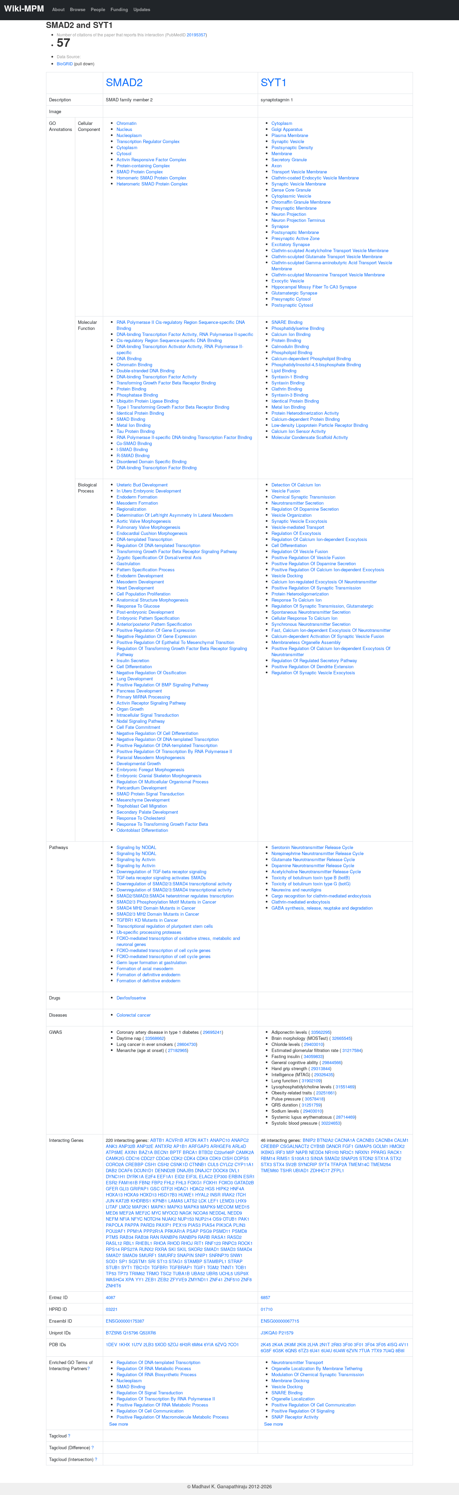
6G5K (278, 1350)
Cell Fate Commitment (138, 727)
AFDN (190, 1140)
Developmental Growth (139, 763)
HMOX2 (397, 1146)
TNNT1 (227, 1267)
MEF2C (142, 1213)
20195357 (196, 34)
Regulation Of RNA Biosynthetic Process (157, 1374)
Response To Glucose (138, 606)
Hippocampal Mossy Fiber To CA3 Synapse (314, 286)
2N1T (325, 1344)
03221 (112, 1309)
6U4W (339, 1350)
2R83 (336, 1344)
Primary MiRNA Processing (143, 696)
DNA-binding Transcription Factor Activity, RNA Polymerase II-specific (185, 334)
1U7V (136, 1344)
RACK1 (394, 1152)
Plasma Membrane (290, 135)
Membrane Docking (290, 1380)
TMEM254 (381, 1164)
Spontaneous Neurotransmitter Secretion (311, 612)
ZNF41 (216, 1279)
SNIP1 (201, 1255)
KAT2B (122, 1200)
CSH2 (163, 1164)
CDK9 (215, 1158)
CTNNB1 (197, 1164)
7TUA (364, 1350)
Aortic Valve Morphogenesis (144, 521)
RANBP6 (169, 1237)
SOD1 (112, 1261)
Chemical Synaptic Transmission (303, 497)
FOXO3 (226, 1182)
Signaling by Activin (136, 859)
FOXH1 (210, 1182)
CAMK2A (245, 1152)
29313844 (320, 1068)
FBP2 (157, 1182)
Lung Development (135, 678)
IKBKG (267, 1152)
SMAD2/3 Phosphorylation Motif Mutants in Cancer (166, 901)
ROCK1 (245, 1243)
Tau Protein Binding (136, 431)
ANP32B (127, 1146)
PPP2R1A (153, 1231)
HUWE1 (186, 1194)
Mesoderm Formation (137, 503)
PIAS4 (208, 1225)
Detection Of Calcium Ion (296, 484)
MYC (156, 1213)
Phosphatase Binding (137, 395)
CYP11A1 (244, 1164)
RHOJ (187, 1243)
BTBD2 (206, 1152)
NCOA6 (200, 1213)
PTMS (112, 1237)
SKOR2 (195, 1249)
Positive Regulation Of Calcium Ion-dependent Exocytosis (328, 569)
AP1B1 (180, 1146)
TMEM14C (358, 1164)
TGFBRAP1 (180, 1267)
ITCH (241, 1194)
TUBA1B (181, 1273)
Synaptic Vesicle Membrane (299, 183)
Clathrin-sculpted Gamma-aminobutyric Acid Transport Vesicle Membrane (332, 265)
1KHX (124, 1344)
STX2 (395, 1158)
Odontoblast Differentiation (142, 830)
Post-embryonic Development (145, 612)
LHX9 (241, 1200)
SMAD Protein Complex (140, 171)
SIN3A (316, 1158)
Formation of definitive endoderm (148, 974)
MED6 (112, 1213)
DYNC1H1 (115, 1176)
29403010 (313, 1044)
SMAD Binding (131, 419)
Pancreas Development (139, 690)
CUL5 (213, 1164)
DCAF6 (125, 1170)
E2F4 (150, 1176)
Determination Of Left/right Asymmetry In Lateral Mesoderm (175, 515)
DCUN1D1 (144, 1170)
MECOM (225, 1206)
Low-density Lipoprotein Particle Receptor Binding (320, 425)
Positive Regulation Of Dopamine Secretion (314, 563)
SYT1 (274, 81)
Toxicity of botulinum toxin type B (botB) (311, 877)
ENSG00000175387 (125, 1321)
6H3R (185, 1344)
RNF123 (213, 1243)
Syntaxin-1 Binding (290, 376)
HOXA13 (114, 1194)
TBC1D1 (141, 1267)
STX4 (278, 1164)
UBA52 (198, 1273)
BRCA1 (190, 1152)
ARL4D (239, 1146)
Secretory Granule (289, 159)
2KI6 (301, 1344)
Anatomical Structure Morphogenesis (153, 600)
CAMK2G (115, 1158)
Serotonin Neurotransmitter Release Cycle (312, 847)
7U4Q (388, 1350)
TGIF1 (200, 1267)
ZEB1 (150, 1279)
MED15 (242, 1206)
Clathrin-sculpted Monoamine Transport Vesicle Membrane (328, 274)
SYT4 (324, 1164)
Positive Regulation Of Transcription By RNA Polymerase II (174, 751)
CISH (227, 1158)
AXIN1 (131, 1152)
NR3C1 (347, 1152)
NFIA (125, 1219)
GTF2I (167, 1188)
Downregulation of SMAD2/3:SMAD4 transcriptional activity (174, 883)
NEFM (112, 1219)
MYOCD (170, 1213)
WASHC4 (115, 1279)
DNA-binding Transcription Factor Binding (157, 467)
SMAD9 (129, 1255)
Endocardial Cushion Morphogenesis (152, 533)
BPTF (175, 1152)
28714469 (345, 1117)
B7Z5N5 (114, 1332)
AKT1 (203, 1140)
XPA (129, 1279)
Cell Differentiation (134, 666)
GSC (155, 1188)
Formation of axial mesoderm (145, 968)
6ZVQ (220, 1344)
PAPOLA (114, 1225)
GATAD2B (244, 1182)
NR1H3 (332, 1152)
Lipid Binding (284, 370)
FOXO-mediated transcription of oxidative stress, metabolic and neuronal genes (178, 941)
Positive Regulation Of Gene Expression (156, 630)
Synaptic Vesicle (288, 141)
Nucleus (124, 129)
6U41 (315, 1350)
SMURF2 (167, 1255)
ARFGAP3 (199, 1146)
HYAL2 (202, 1194)
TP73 (123, 1273)
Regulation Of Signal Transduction (150, 1392)
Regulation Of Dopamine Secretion (305, 509)
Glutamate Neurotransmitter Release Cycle (313, 859)
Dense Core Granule (291, 189)
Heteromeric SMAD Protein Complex (152, 183)
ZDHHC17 (320, 1170)
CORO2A (115, 1164)
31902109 (311, 1080)
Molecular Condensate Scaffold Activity (310, 437)
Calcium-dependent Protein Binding (306, 419)
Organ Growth (130, 709)
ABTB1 (157, 1140)
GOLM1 (380, 1146)
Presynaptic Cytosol (291, 299)
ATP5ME (114, 1152)
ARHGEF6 (220, 1146)
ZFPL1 (337, 1170)
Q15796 (130, 1332)
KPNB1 (160, 1200)
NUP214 (203, 1219)
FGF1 (347, 1146)
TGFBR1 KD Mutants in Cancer (147, 920)
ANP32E (145, 1146)
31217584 (351, 1050)
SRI (152, 1261)
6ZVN (352, 1350)
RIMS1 (283, 1158)
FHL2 (169, 1182)
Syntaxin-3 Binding (290, 395)
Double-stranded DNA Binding (145, 370)
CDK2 (176, 1158)
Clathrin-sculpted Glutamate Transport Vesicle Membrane (327, 256)
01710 (267, 1309)
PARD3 (147, 1225)
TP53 (111, 1273)
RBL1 (128, 1243)
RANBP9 (188, 1237)
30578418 (314, 1098)
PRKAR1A (175, 1231)
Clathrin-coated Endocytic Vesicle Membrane (315, 177)
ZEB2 (163, 1279)
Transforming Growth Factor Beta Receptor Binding (166, 382)
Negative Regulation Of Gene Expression (157, 636)
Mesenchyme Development (143, 799)
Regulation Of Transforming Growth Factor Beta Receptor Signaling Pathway (182, 651)
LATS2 (190, 1200)
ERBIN (235, 1176)
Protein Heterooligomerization (300, 593)
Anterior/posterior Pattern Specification (154, 624)
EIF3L (192, 1176)
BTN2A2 (325, 1140)
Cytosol (124, 153)
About (58, 9)
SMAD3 (228, 1249)
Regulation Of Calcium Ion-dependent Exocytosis (319, 539)
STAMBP (193, 1261)
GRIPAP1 (139, 1188)
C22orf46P (224, 1152)
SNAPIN (185, 1255)
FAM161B (128, 1182)
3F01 (359, 1344)
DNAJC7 (203, 1170)
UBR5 (212, 1273)
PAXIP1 (163, 1225)
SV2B (291, 1164)
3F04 (370, 1344)
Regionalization (131, 509)
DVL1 (234, 1170)
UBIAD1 (301, 1170)
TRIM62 (137, 1273)
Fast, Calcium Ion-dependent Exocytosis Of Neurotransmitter (331, 630)
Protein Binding (131, 388)
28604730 (186, 1044)
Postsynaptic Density (292, 147)
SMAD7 (113, 1255)
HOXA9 (131, 1194)
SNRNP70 (219, 1255)
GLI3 (124, 1188)
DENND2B (165, 1170)
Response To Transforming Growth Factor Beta (162, 824)
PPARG (378, 1152)
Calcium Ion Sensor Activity (299, 431)
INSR (215, 1194)
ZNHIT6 (113, 1285)
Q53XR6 (147, 1332)
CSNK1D (179, 1164)
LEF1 (213, 1200)
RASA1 (218, 1237)
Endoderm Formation (137, 497)
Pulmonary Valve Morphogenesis (148, 527)
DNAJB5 (185, 1170)
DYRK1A (135, 1176)
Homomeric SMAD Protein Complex (151, 177)
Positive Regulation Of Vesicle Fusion (308, 557)
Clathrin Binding (287, 388)
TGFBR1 (159, 1267)
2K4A (277, 1344)
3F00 (347, 1344)
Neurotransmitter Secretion (298, 503)
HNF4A (237, 1188)
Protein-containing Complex (143, 165)
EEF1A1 (165, 1176)
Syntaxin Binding (288, 382)
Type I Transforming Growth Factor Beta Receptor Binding (173, 407)
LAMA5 (175, 1200)
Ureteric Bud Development (142, 484)
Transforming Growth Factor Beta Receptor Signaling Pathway (177, 551)
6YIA (209, 1344)
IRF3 (280, 1152)
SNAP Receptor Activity (295, 1417)
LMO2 (125, 1206)
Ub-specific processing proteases (149, 932)
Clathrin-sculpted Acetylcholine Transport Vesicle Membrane (330, 250)
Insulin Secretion (133, 660)
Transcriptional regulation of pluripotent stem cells (165, 926)
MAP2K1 (141, 1206)
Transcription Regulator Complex (148, 141)
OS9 (217, 1219)
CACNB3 (365, 1140)
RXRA (161, 1249)
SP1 (123, 1261)
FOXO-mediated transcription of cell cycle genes (164, 950)
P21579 (286, 1332)
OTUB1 (230, 1219)
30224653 (330, 1123)
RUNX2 (146, 1249)
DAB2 (111, 1170)
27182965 (177, 1050)
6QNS (291, 1350)
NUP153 (186, 1219)
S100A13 (300, 1158)
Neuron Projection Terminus (298, 220)
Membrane (282, 153)
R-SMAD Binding (133, 455)
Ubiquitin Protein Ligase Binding (147, 401)
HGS (210, 1188)
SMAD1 (211, 1249)
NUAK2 (169, 1219)
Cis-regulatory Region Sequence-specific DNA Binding (169, 340)
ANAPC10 (220, 1140)
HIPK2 (222, 1188)
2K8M (290, 1344)
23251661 (325, 1092)
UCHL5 (226, 1273)
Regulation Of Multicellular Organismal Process (163, 781)
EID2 (179, 1176)
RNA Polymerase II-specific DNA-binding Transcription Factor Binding (184, 437)
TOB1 (240, 1267)
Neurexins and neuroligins (297, 889)
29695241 (212, 1032)
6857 (265, 1297)
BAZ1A (146, 1152)
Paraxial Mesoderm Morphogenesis (151, 757)
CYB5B (317, 1146)
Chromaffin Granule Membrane (301, 202)
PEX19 (179, 1225)
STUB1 (113, 1267)
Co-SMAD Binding (134, 443)
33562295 (320, 1032)
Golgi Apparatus (287, 129)
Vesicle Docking (287, 575)
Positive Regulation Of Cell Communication (314, 1404)
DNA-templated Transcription (144, 539)
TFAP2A (339, 1164)
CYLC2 (226, 1164)
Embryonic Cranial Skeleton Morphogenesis (159, 775)
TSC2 (165, 1273)
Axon (277, 165)
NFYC (136, 1219)
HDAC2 (197, 1188)
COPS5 (241, 1158)
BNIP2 (309, 1140)
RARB (204, 1237)
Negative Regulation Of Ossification (151, 672)
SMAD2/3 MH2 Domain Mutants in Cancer (158, 914)
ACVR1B (174, 1140)
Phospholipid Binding (292, 352)
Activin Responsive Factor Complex (151, 159)
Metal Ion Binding (134, 425)
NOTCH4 (152, 1219)
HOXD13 (148, 1194)
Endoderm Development (140, 575)
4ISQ (392, 1344)
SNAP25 (349, 1158)
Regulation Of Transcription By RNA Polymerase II (166, 1398)
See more (118, 1424)
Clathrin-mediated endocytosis (301, 901)
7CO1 (233, 1344)
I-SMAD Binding (132, 449)
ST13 (162, 1261)
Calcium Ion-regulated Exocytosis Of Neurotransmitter (324, 581)
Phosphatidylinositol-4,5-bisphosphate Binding (316, 364)
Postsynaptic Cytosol (292, 305)
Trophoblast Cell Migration (142, 806)
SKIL (182, 1249)
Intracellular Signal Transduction (148, 715)
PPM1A (134, 1231)
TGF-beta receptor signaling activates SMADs (161, 877)
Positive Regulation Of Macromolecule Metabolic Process (173, 1417)
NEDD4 (316, 1152)
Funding (119, 9)
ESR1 (249, 1176)
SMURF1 (148, 1255)
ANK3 (111, 1146)
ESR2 (111, 1182)
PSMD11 (222, 1231)
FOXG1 (194, 1182)
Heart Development (135, 587)
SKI (172, 1249)
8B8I (400, 1350)
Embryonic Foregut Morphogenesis (150, 769)
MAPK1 (158, 1206)
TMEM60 (270, 1170)
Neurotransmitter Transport (297, 1362)
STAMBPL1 (215, 1261)
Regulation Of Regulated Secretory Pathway (314, 660)
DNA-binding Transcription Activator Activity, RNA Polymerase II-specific (180, 349)
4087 (110, 1297)
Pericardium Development (142, 787)
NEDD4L (217, 1213)
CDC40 (163, 1158)
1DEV (111, 1344)
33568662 (154, 1038)
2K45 (266, 1344)
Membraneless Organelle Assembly (306, 642)
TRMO (152, 1273)
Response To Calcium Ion (297, 600)
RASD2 (234, 1237)
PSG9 (206, 1231)
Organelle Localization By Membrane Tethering (317, 1368)
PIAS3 (194, 1225)
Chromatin (126, 123)
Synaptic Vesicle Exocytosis (299, 521)
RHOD (173, 1243)
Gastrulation (128, 563)
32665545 (341, 1038)
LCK (203, 1200)
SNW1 (236, 1255)
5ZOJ (173, 1344)
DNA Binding (129, 358)
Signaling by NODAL (136, 847)
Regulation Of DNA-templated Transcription (158, 545)
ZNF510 (232, 1279)
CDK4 (189, 1158)
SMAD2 (124, 81)
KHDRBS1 (141, 1200)
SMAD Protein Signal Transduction (150, 793)
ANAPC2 (240, 1140)
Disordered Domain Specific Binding (151, 461)
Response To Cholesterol (141, 818)
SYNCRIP (307, 1164)
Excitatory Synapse (291, 244)
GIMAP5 (363, 1146)
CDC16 (132, 1158)
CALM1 (401, 1140)
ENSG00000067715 (280, 1321)
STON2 (366, 1158)
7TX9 (376, 1350)
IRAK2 (228, 1194)
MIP (290, 1152)
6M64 (197, 1344)
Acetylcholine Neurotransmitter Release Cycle (316, 871)
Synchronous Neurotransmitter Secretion (311, 624)
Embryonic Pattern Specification (148, 618)
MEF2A (126, 1213)
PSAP (192, 1231)
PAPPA (132, 1225)
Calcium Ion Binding (291, 334)
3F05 (381, 1344)
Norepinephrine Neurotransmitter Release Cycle (318, 853)
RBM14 (268, 1158)
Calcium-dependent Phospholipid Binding (311, 358)
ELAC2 (206, 1176)
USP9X (241, 1273)
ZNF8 (246, 1279)
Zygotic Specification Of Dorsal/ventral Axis (159, 557)
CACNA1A (345, 1140)
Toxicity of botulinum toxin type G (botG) (311, 883)
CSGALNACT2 (294, 1146)
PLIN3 (239, 1225)
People (98, 9)
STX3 (266, 1164)
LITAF (112, 1206)
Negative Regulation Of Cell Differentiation (157, 733)
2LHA (312, 1344)
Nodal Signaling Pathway (141, 721)
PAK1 (243, 1219)
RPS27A (129, 1249)
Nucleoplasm (129, 135)
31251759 (311, 1104)
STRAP (235, 1261)
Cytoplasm (127, 147)
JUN (110, 1200)
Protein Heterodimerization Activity (305, 413)
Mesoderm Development (140, 581)
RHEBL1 (143, 1243)
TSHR (286, 1170)
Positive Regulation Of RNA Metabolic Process (162, 1404)
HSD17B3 (167, 1194)
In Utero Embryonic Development (149, 490)
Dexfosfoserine (131, 997)
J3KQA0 (269, 1332)
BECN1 (161, 1152)
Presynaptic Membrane (294, 208)
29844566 (331, 1062)
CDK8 (202, 1158)
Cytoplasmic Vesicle (291, 196)
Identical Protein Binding (140, 413)
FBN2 (144, 1182)
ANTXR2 (163, 1146)
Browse (77, 9)
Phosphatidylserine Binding (298, 328)
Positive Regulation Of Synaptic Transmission (316, 587)
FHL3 (181, 1182)
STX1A (382, 1158)
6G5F (266, 1350)
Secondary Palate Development (147, 812)
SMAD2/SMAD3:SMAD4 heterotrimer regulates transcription (175, 895)
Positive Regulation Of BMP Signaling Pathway (163, 684)
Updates (141, 9)
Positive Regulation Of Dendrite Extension (312, 666)
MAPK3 (174, 1206)
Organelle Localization (293, 1398)
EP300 (220, 1176)
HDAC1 (181, 1188)
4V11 (404, 1344)
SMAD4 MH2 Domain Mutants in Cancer (156, 908)
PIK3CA (224, 1225)
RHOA (160, 1243)
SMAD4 (244, 1249)
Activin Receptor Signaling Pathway (151, 703)
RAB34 (126, 1237)
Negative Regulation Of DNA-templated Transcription (168, 739)
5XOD (160, 1344)
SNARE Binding (287, 322)
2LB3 (148, 1344)
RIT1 (199, 1243)
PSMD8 (239, 1231)
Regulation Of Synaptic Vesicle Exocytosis (313, 672)
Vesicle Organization (291, 515)
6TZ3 (303, 1350)
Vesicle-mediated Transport (298, 527)
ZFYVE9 (178, 1279)
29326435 (323, 1074)
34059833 (313, 1056)
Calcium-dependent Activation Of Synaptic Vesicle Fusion (328, 636)
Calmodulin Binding (290, 346)
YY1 (139, 1279)
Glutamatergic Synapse (294, 293)
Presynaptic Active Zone (296, 238)
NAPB (302, 1152)
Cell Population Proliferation (143, 593)
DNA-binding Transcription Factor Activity (157, 376)
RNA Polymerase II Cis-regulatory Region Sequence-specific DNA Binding (181, 325)
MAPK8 (191, 1206)
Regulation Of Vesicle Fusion (300, 551)
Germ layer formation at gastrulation (151, 962)
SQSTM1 (138, 1261)
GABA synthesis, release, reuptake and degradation (322, 908)
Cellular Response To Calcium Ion (304, 618)
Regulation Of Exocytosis (296, 533)
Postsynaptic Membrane (295, 232)
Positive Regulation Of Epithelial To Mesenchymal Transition (175, 642)
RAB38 (142, 1237)
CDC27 (148, 1158)
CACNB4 (384, 1140)
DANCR (333, 1146)
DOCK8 (220, 1170)
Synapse (280, 226)
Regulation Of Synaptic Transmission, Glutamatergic (323, 606)
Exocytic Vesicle (288, 280)
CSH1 (150, 1164)
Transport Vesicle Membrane (299, 171)
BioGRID (65, 63)
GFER (112, 1188)
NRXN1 (362, 1152)
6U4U (326, 1350)
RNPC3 (229, 1243)
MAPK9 (207, 1206)
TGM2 (213, 1267)
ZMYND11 (198, 1279)
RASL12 (114, 1243)
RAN (154, 1237)
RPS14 (113, 1249)
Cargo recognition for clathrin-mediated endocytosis (321, 895)
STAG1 (176, 1261)
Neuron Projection (289, 214)
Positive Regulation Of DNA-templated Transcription (167, 745)
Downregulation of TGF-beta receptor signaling (161, 871)
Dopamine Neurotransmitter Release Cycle (313, 865)
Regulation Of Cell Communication (150, 1410)
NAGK (185, 1213)
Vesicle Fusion (286, 490)
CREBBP (134, 1164)
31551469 (345, 1086)
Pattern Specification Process (146, 569)
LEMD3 (227, 1200)
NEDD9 (234, 1213)
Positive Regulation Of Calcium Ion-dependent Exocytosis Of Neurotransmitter (331, 651)
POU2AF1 (116, 1231)
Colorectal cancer (134, 1015)
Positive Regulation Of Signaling (303, 1410)
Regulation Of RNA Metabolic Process (154, 1368)
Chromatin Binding (134, 364)
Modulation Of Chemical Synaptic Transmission (318, 1374)
